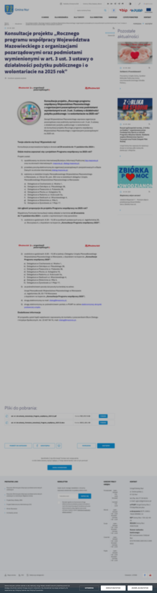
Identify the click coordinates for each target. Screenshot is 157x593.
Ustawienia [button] (89, 588)
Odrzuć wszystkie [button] (113, 588)
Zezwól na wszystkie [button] (140, 588)
